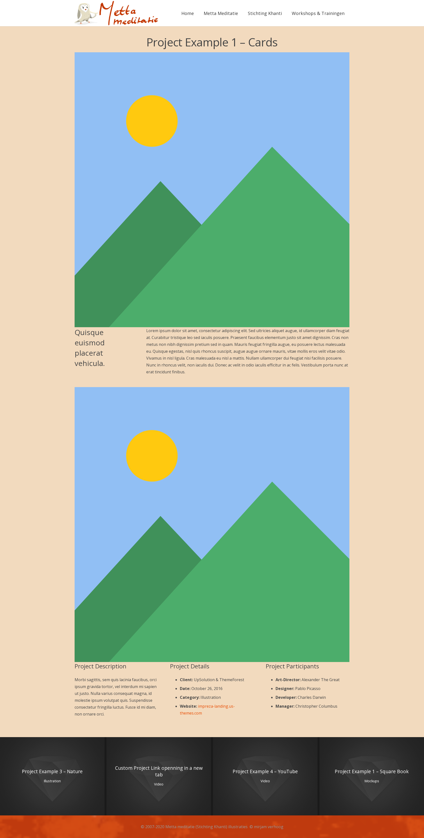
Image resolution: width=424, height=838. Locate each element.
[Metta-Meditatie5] (117, 13)
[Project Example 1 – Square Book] (371, 776)
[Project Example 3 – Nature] (52, 776)
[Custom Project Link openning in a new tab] (158, 776)
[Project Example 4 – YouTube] (265, 776)
